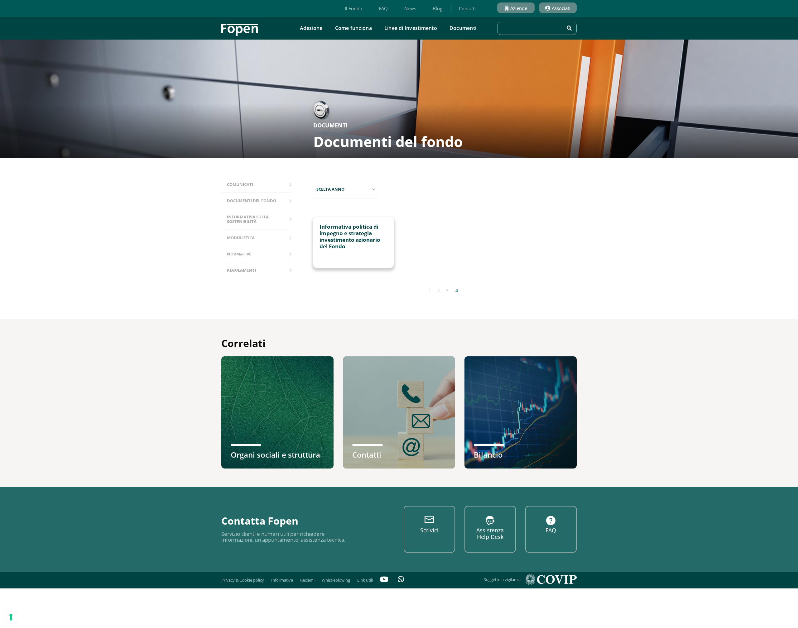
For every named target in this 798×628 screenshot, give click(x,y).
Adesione (311, 28)
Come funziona (353, 28)
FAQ (383, 8)
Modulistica (241, 237)
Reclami (307, 580)
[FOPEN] (239, 27)
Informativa (282, 580)
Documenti (462, 28)
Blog (437, 8)
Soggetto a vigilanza (502, 579)
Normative (239, 254)
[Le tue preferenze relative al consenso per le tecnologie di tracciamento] (11, 617)
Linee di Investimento (410, 28)
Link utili (365, 580)
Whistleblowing (336, 580)
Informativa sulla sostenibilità (248, 219)
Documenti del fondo (251, 200)
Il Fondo (353, 8)
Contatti (467, 8)
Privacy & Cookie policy (242, 580)
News (410, 8)
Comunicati (240, 184)
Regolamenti (241, 270)
